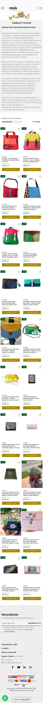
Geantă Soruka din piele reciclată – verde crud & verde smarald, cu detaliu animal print (31, 350)
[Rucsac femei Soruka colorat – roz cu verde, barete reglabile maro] (10, 236)
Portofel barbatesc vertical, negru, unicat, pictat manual (31, 398)
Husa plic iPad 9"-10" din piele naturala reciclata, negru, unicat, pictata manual (10, 493)
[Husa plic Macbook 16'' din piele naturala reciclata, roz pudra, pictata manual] (32, 522)
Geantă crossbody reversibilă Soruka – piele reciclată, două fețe (9, 303)
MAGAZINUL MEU (9, 645)
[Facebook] (12, 667)
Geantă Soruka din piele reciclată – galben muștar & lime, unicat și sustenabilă (10, 398)
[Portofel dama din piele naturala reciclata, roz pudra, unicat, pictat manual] (32, 569)
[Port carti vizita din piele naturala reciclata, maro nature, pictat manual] (32, 474)
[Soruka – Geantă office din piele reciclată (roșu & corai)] (10, 140)
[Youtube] (18, 667)
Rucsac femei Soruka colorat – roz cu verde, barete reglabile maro (10, 255)
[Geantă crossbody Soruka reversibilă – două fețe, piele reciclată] (32, 236)
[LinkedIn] (24, 667)
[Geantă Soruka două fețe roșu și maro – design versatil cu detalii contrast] (10, 188)
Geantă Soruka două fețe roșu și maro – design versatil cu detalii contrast (9, 207)
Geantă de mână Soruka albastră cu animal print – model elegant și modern (31, 207)
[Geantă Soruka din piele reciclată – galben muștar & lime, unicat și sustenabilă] (10, 379)
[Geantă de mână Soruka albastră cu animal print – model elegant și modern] (32, 188)
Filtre (37, 122)
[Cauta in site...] (38, 8)
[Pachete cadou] (21, 15)
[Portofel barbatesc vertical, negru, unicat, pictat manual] (32, 379)
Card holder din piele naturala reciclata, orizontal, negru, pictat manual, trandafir (10, 541)
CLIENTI (5, 648)
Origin (25, 395)
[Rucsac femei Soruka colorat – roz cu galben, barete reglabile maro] (32, 140)
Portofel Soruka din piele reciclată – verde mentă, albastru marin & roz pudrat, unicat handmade (32, 303)
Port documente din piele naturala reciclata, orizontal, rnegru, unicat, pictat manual (10, 589)
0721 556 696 (8, 660)
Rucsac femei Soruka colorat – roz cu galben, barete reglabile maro (31, 160)
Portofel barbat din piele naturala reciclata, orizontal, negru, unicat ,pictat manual (11, 446)
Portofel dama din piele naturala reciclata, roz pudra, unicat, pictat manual (31, 589)
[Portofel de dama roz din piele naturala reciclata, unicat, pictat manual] (32, 426)
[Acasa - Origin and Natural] (13, 8)
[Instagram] (30, 667)
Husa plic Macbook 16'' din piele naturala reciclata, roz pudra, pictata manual (31, 541)
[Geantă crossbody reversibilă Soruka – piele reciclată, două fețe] (10, 283)
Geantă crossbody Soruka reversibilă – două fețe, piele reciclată (30, 255)
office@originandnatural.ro (13, 663)
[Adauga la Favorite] (18, 128)
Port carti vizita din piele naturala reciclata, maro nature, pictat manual (32, 493)
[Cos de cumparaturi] (41, 8)
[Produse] (2, 8)
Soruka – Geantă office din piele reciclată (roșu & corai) (10, 160)
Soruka (4, 156)
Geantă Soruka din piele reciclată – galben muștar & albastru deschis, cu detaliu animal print (10, 350)
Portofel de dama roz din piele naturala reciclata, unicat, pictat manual (31, 446)
